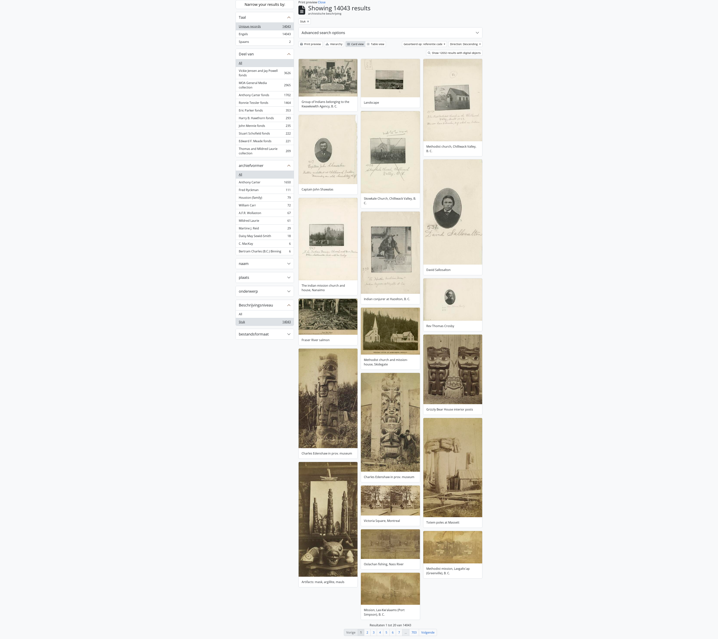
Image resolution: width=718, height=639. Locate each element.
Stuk (265, 323)
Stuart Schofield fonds (265, 134)
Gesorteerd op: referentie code (423, 44)
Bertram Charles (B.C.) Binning (265, 252)
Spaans (265, 42)
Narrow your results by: (265, 4)
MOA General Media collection (265, 85)
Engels (265, 35)
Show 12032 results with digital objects (456, 53)
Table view (377, 44)
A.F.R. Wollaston (265, 214)
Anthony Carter (265, 183)
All (240, 63)
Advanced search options (323, 32)
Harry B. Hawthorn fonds (265, 119)
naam (244, 263)
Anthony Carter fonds (265, 96)
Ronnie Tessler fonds (265, 104)
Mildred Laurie (265, 222)
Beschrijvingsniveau (256, 305)
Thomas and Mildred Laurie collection (265, 151)
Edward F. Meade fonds (265, 142)
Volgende (428, 632)
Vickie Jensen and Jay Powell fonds (265, 73)
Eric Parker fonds (265, 111)
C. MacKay (265, 245)
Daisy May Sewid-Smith (265, 237)
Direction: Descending (464, 44)
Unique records (265, 27)
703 (414, 632)
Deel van (246, 54)
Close (322, 2)
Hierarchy (335, 44)
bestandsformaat (254, 334)
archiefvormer (251, 165)
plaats (244, 277)
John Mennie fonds (265, 127)
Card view (357, 44)
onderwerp (248, 291)
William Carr (265, 206)
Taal (242, 17)
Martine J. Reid (265, 229)
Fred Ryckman (265, 191)
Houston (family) (265, 199)
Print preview (312, 44)
